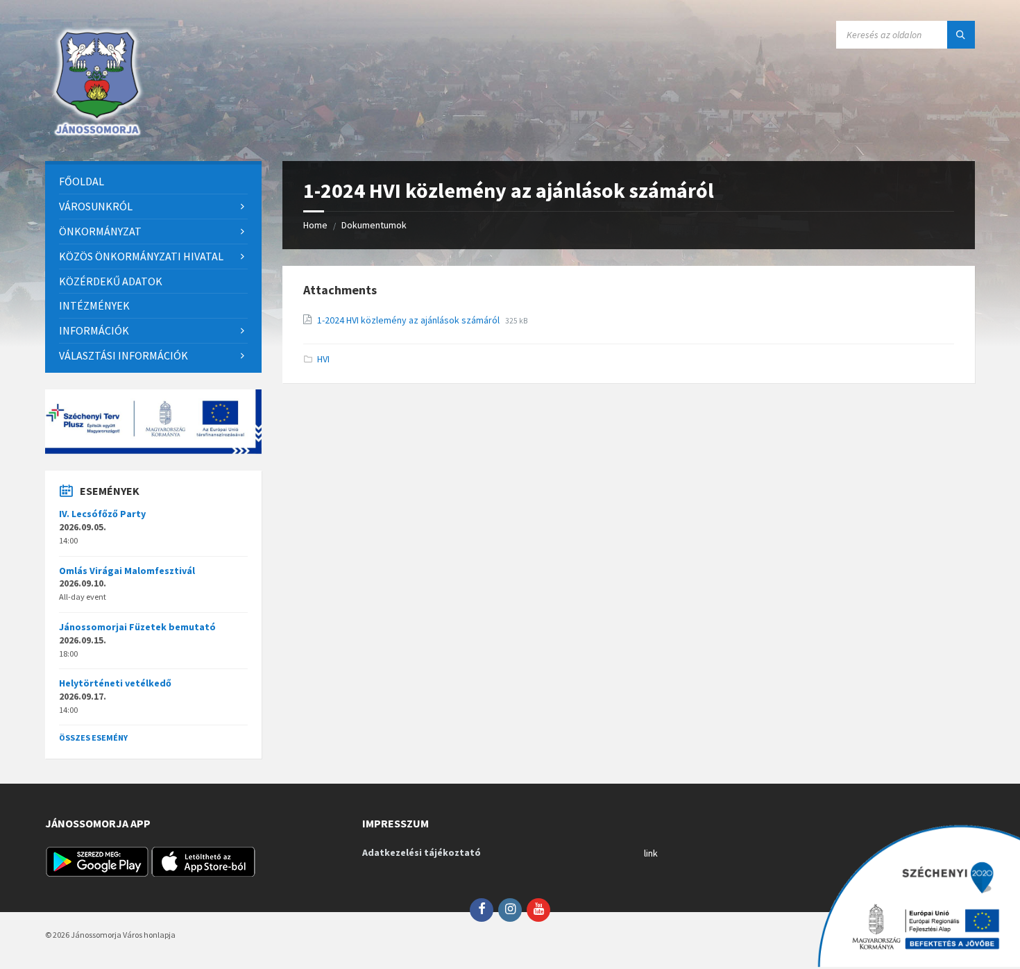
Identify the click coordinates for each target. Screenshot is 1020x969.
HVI (323, 359)
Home (315, 225)
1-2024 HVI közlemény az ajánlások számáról (409, 320)
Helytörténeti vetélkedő (115, 683)
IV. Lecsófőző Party (102, 513)
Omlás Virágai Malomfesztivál (127, 570)
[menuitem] (153, 181)
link (651, 853)
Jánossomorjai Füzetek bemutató (137, 627)
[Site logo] (97, 134)
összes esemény (93, 737)
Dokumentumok (374, 225)
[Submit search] (961, 35)
